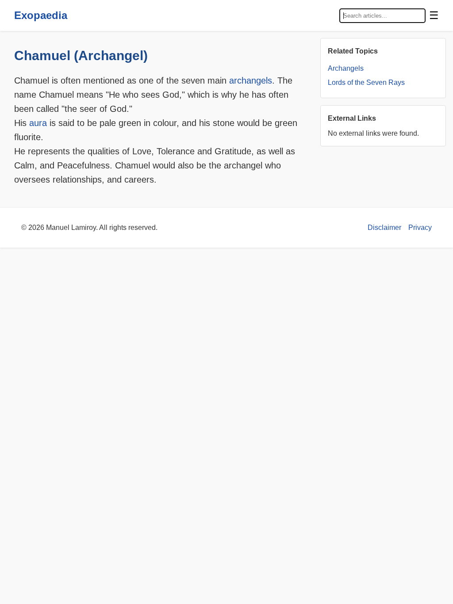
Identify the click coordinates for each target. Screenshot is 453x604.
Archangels (346, 68)
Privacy (420, 227)
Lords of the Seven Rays (366, 82)
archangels (250, 80)
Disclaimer (384, 227)
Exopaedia (40, 15)
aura (38, 123)
